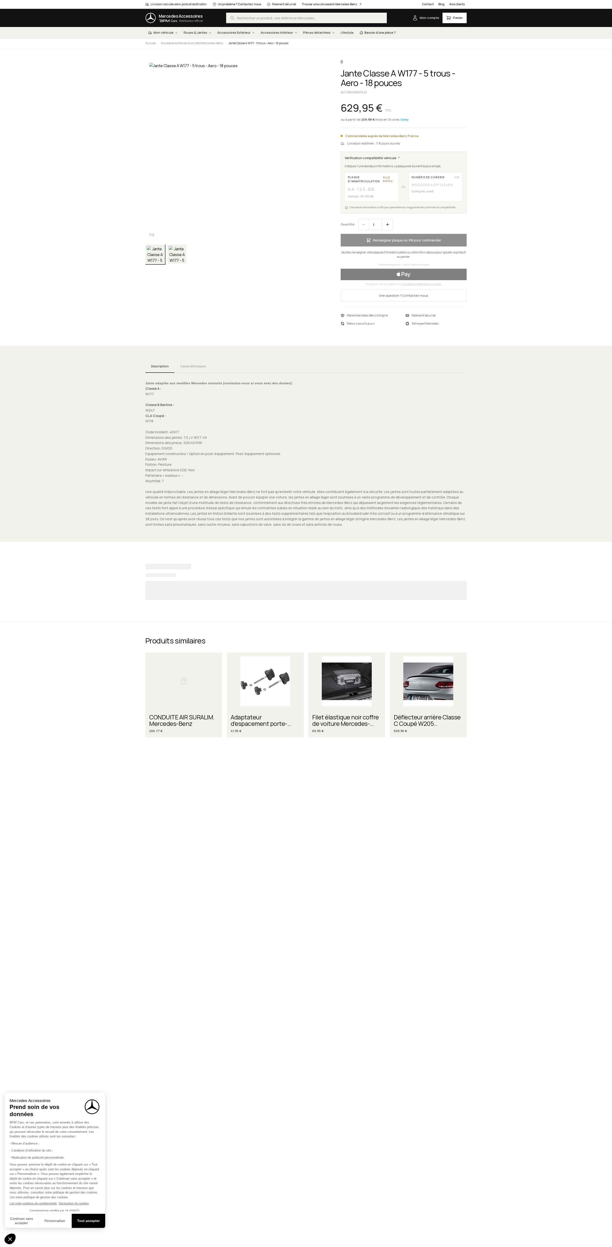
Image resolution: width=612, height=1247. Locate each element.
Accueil (150, 43)
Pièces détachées (317, 32)
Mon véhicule (163, 32)
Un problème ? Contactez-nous (239, 4)
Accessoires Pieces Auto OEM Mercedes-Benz (192, 43)
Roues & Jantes (195, 32)
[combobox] (306, 18)
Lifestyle (347, 32)
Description (160, 366)
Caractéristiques (193, 366)
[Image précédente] (153, 150)
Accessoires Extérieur (234, 32)
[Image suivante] (319, 150)
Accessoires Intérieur (277, 32)
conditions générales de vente (421, 284)
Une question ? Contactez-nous (403, 295)
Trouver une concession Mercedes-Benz (329, 4)
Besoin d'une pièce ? (380, 32)
